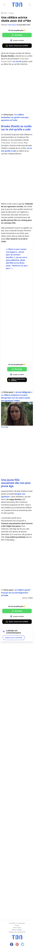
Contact (17, 925)
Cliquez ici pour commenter (13, 637)
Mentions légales (17, 930)
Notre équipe (17, 927)
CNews (30, 598)
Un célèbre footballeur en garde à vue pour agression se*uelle (15, 117)
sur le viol (17, 61)
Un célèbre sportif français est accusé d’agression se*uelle (15, 593)
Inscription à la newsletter (17, 923)
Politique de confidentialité (17, 932)
